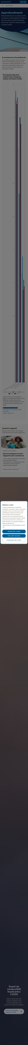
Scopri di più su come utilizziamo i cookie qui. (14, 526)
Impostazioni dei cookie (14, 540)
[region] (14, 522)
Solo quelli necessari (14, 535)
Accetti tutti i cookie (14, 531)
